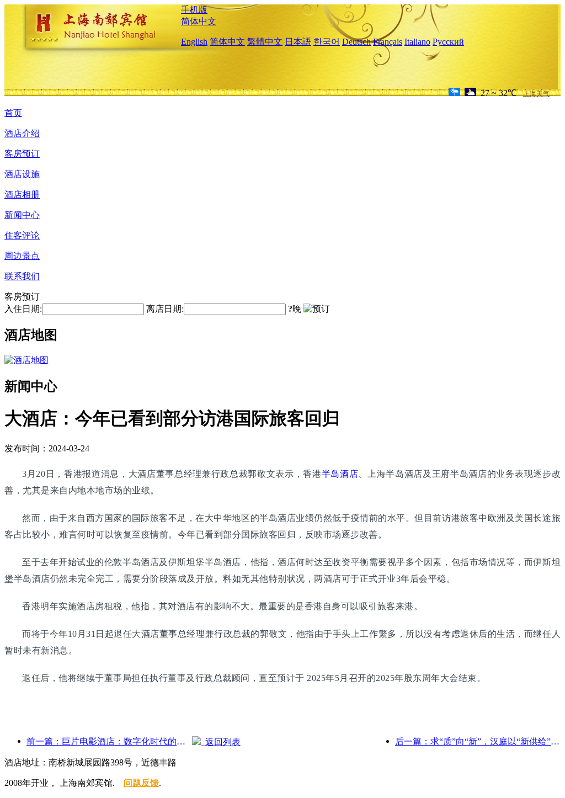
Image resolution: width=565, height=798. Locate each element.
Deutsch (356, 41)
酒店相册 (22, 194)
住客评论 (22, 235)
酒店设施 (22, 174)
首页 (13, 113)
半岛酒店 (340, 473)
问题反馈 (141, 783)
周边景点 (22, 255)
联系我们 (22, 276)
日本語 (298, 41)
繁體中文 (264, 41)
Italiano (417, 41)
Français (387, 41)
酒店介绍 (22, 133)
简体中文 (198, 21)
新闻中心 (22, 215)
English (194, 41)
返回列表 (221, 742)
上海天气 (536, 94)
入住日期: (23, 308)
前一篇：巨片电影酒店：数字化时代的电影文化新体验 (109, 741)
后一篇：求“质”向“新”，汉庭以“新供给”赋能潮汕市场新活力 (478, 741)
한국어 (326, 41)
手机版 (194, 9)
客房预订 (22, 153)
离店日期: (165, 308)
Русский (448, 41)
